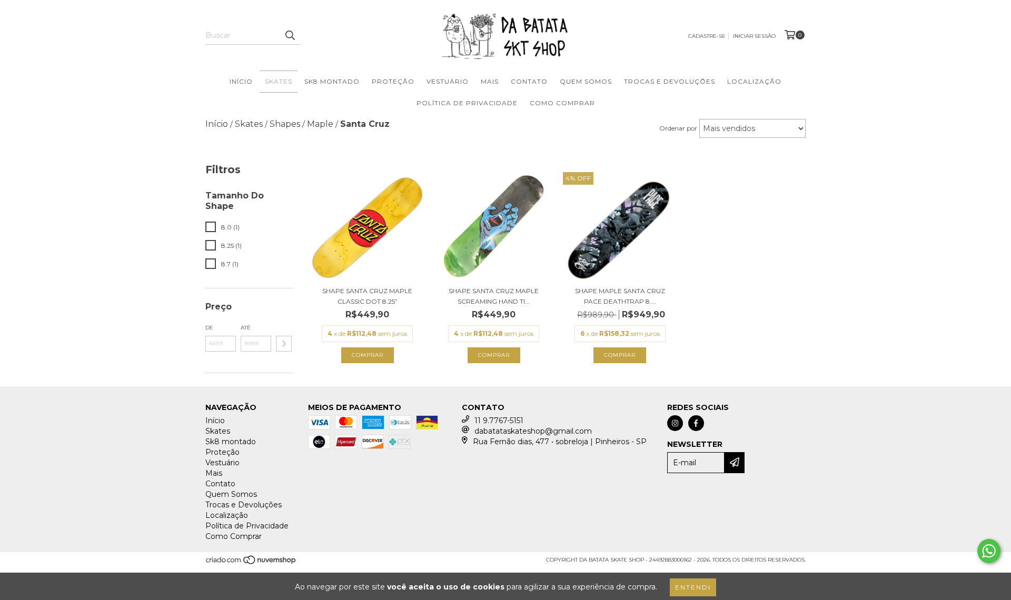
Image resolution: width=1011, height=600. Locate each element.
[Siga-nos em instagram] (675, 423)
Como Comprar (562, 103)
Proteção (393, 81)
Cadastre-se (707, 36)
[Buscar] (289, 35)
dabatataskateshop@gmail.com (533, 431)
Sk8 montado (332, 81)
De (209, 327)
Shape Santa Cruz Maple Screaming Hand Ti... (494, 296)
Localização (754, 81)
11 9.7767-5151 (498, 420)
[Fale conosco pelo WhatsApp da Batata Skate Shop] (988, 551)
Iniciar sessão (754, 36)
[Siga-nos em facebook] (696, 423)
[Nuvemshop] (251, 562)
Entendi (693, 587)
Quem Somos (586, 81)
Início (241, 81)
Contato (529, 81)
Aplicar (284, 344)
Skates (278, 81)
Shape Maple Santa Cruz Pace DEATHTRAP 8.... (620, 296)
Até (246, 327)
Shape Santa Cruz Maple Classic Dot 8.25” (367, 296)
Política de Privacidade (467, 103)
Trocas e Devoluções (669, 81)
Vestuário (448, 81)
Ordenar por (678, 128)
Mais (490, 81)
